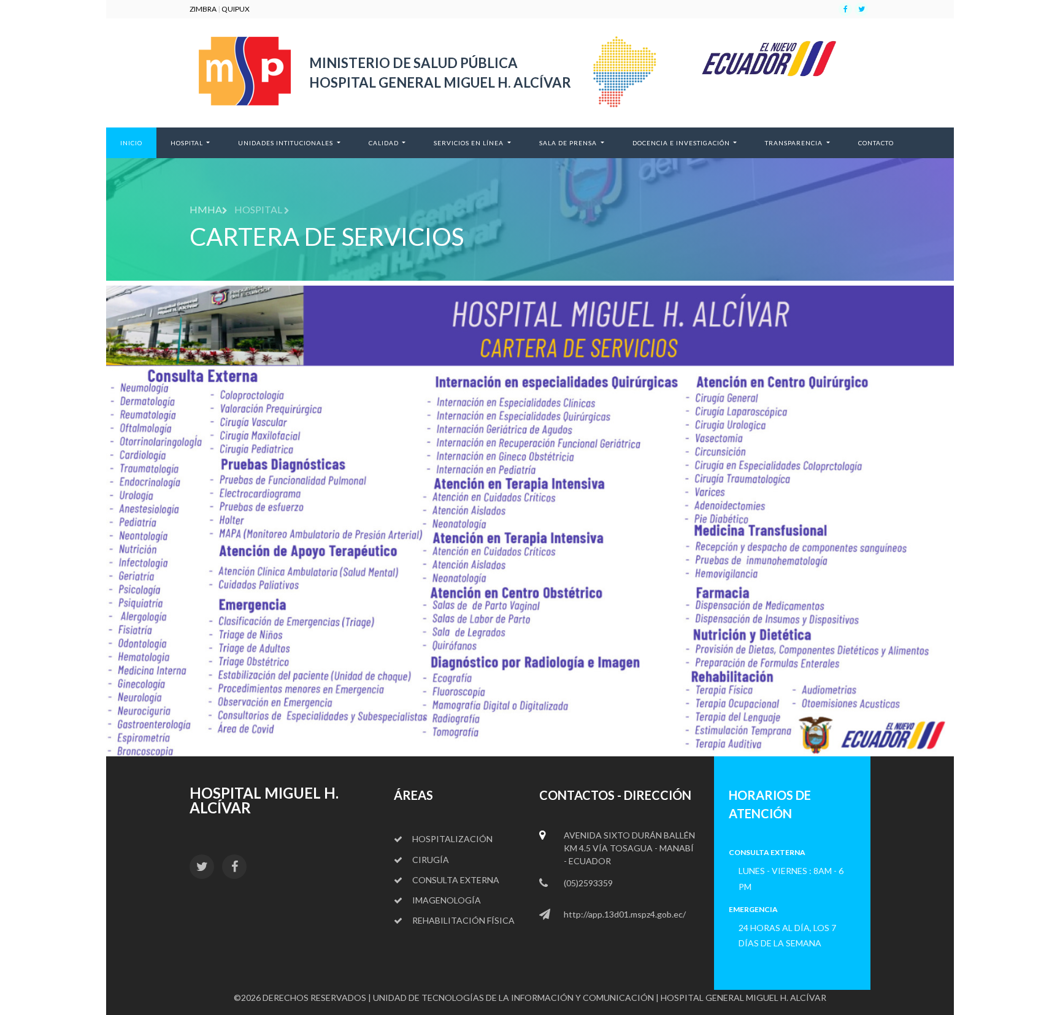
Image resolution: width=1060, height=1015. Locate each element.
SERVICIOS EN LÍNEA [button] (469, 142)
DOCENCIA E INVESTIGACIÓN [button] (682, 142)
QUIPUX (235, 8)
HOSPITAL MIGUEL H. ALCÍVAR (264, 800)
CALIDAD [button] (385, 142)
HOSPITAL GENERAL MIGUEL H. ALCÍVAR (440, 82)
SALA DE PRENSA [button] (569, 142)
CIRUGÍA (430, 859)
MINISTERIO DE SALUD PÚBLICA (413, 63)
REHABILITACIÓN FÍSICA (463, 920)
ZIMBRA (203, 8)
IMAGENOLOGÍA (446, 900)
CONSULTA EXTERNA (455, 880)
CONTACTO (883, 142)
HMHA (206, 209)
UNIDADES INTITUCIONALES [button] (286, 142)
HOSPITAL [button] (188, 142)
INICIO (138, 142)
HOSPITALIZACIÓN (452, 839)
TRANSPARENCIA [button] (794, 142)
